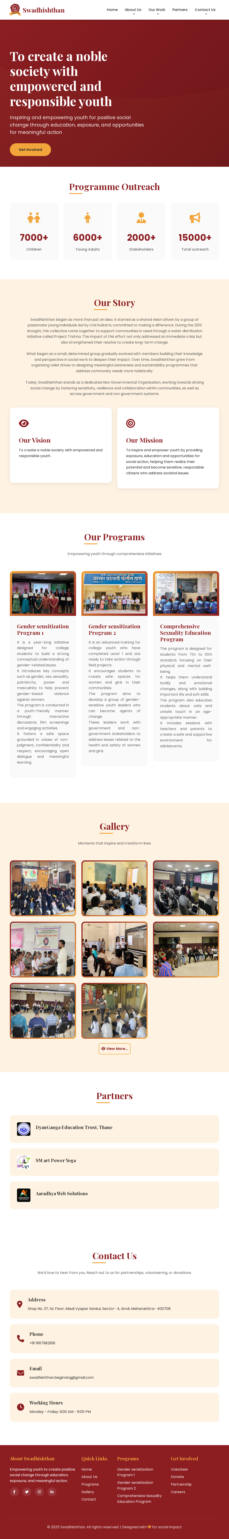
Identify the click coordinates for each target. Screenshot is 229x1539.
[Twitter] (26, 1491)
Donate (177, 1476)
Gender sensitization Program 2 (135, 1485)
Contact (88, 1499)
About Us (89, 1476)
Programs (90, 1484)
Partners (180, 9)
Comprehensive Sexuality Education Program (139, 1498)
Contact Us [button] (205, 9)
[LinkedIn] (51, 1491)
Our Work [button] (156, 9)
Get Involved (30, 149)
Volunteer (179, 1469)
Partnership (181, 1484)
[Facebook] (14, 1491)
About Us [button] (133, 9)
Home (112, 9)
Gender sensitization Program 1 (135, 1472)
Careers (178, 1492)
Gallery (87, 1492)
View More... (116, 1048)
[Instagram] (39, 1491)
